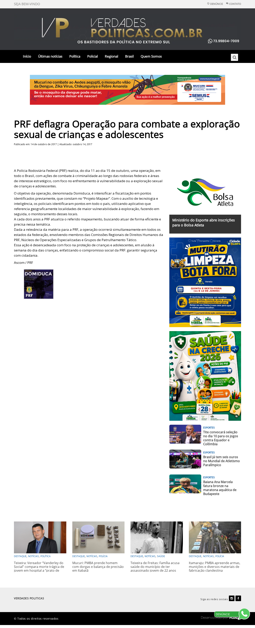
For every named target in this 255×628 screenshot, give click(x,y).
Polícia (103, 556)
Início (27, 56)
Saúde (161, 556)
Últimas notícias (50, 56)
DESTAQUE (20, 556)
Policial (92, 56)
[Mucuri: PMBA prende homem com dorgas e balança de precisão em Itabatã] (98, 537)
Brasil (129, 56)
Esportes (209, 427)
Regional (111, 56)
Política (74, 56)
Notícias (33, 556)
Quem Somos (151, 56)
